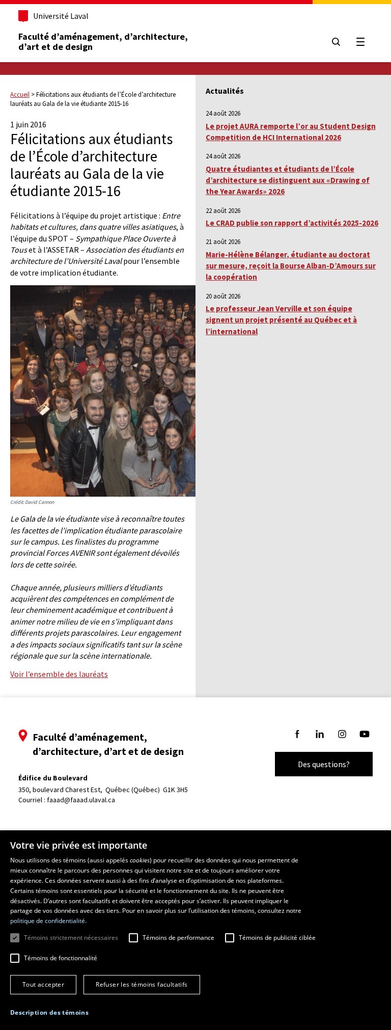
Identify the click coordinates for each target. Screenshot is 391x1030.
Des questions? (324, 764)
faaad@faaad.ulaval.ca (81, 799)
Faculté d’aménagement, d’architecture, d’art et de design (104, 41)
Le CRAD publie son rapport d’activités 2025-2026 (292, 223)
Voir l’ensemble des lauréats (59, 674)
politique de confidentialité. (48, 920)
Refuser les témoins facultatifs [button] (141, 984)
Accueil (20, 94)
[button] (49, 1012)
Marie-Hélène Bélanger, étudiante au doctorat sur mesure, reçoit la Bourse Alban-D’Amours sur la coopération (291, 266)
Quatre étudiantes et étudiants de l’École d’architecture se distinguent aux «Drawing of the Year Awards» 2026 (288, 180)
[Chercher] (336, 42)
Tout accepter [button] (43, 984)
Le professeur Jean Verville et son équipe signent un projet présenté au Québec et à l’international (281, 320)
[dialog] (195, 930)
